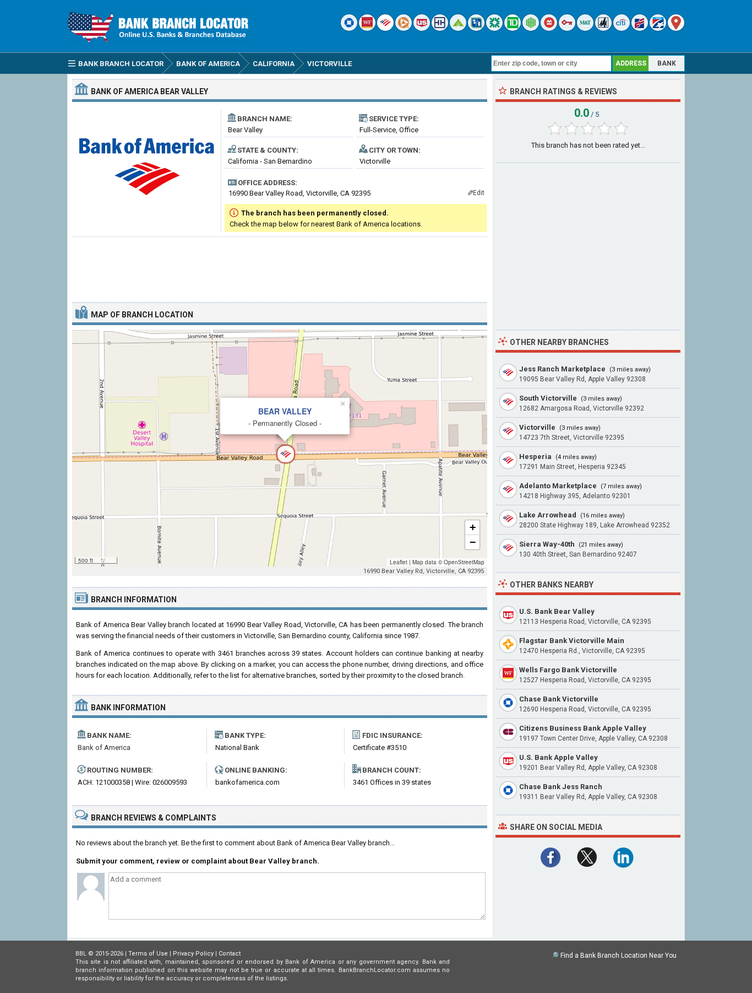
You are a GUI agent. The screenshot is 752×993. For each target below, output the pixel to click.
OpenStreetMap (464, 562)
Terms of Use (148, 953)
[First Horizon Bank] (658, 28)
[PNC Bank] (403, 28)
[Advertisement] (279, 265)
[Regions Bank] (458, 28)
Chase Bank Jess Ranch (560, 786)
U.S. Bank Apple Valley (558, 757)
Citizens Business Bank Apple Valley (582, 728)
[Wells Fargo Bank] (367, 28)
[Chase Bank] (349, 28)
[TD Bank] (512, 28)
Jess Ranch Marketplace (562, 369)
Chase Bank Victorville (558, 699)
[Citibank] (621, 28)
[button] (279, 448)
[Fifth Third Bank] (476, 28)
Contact (230, 953)
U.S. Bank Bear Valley (557, 611)
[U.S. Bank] (421, 28)
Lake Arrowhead (547, 515)
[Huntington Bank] (530, 28)
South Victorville (548, 398)
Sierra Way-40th (547, 544)
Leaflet (398, 562)
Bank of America (104, 747)
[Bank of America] (385, 28)
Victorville (537, 427)
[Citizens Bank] (494, 28)
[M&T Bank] (585, 28)
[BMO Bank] (549, 28)
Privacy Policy (193, 953)
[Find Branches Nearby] (676, 28)
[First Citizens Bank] (639, 28)
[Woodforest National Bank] (603, 28)
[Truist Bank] (440, 28)
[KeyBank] (567, 28)
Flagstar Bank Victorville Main (571, 640)
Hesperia (535, 456)
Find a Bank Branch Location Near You (618, 955)
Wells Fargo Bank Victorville (568, 670)
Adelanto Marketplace (558, 486)
